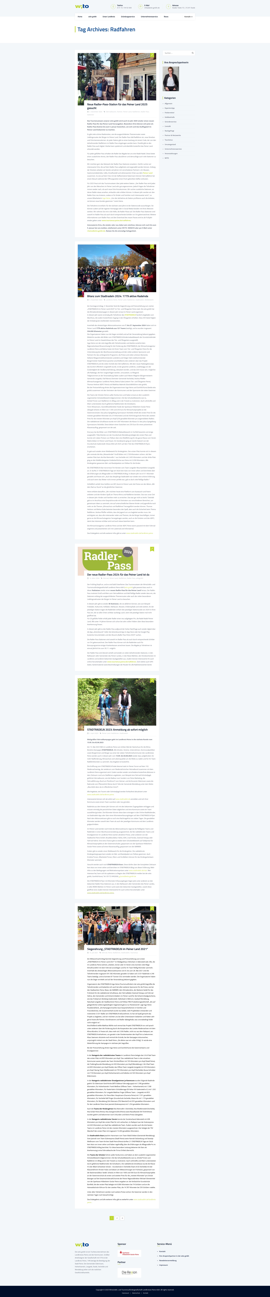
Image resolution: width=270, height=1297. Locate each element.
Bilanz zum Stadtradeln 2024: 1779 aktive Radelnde (117, 296)
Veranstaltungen (171, 153)
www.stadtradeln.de (122, 799)
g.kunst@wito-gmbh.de (127, 876)
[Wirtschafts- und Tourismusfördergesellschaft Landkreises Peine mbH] (82, 6)
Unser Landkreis (109, 16)
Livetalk (168, 126)
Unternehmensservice (149, 16)
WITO (167, 158)
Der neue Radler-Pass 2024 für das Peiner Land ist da (118, 574)
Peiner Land (148, 173)
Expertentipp (170, 108)
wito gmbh (92, 16)
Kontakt (187, 17)
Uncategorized (170, 144)
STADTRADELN (130, 315)
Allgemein (168, 103)
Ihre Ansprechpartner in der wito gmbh (174, 1256)
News (166, 16)
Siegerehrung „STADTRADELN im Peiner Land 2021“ (117, 949)
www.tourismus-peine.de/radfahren (116, 220)
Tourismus (169, 140)
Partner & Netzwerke (173, 135)
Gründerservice (170, 122)
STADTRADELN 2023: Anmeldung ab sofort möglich (117, 730)
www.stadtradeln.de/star (138, 870)
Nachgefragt (169, 131)
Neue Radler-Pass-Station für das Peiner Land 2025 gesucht (117, 106)
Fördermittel (169, 113)
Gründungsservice (128, 16)
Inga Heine (106, 198)
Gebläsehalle (170, 117)
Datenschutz (136, 1293)
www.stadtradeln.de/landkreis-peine (139, 533)
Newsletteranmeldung (167, 1260)
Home (80, 16)
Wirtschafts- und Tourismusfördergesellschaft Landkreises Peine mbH (134, 1290)
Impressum (163, 1265)
